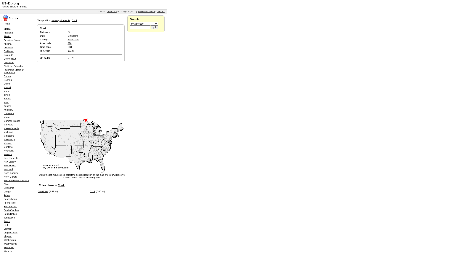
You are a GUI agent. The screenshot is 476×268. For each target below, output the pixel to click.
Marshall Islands (12, 121)
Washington (10, 240)
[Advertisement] (81, 91)
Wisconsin (9, 247)
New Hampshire (12, 158)
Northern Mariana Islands (16, 180)
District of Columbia (13, 66)
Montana (8, 147)
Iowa (6, 102)
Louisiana (9, 113)
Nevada (8, 154)
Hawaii (7, 87)
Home (55, 20)
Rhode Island (10, 206)
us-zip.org (112, 11)
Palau (7, 195)
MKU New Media (146, 11)
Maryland (8, 124)
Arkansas (8, 47)
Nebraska (9, 150)
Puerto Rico (10, 203)
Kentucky (8, 110)
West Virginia (10, 244)
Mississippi (9, 139)
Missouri (8, 143)
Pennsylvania (10, 199)
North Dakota (10, 177)
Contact (161, 11)
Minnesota (65, 20)
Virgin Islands (10, 232)
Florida (7, 76)
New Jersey (10, 162)
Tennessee (9, 217)
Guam (7, 83)
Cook (74, 20)
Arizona (8, 44)
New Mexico (10, 165)
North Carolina (11, 173)
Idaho (6, 91)
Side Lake (43, 191)
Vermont (8, 229)
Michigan (8, 132)
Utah (6, 225)
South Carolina (11, 210)
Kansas (7, 106)
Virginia (8, 236)
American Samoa (12, 40)
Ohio (6, 184)
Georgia (8, 80)
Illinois (7, 95)
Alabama (8, 32)
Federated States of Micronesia (13, 71)
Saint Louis (73, 39)
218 (70, 43)
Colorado (8, 55)
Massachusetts (11, 128)
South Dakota (10, 214)
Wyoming (8, 251)
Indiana (7, 98)
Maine (7, 117)
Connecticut (10, 59)
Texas (7, 221)
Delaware (9, 62)
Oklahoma (9, 188)
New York (8, 169)
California (9, 51)
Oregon (7, 191)
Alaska (7, 36)
